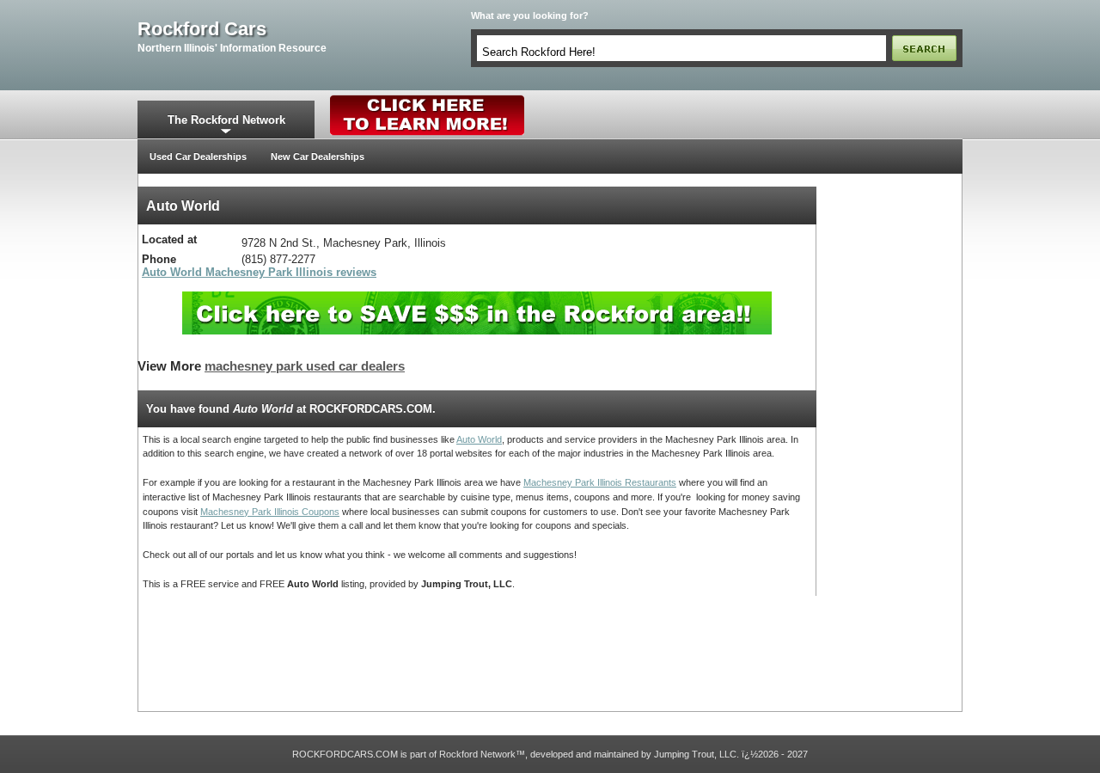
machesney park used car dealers (305, 366)
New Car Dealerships (317, 156)
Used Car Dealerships (198, 156)
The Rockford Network (226, 119)
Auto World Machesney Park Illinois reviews (259, 272)
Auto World (479, 439)
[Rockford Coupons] (477, 297)
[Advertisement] (889, 444)
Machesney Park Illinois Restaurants (599, 482)
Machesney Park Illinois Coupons (269, 511)
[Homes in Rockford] (428, 99)
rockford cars (202, 29)
